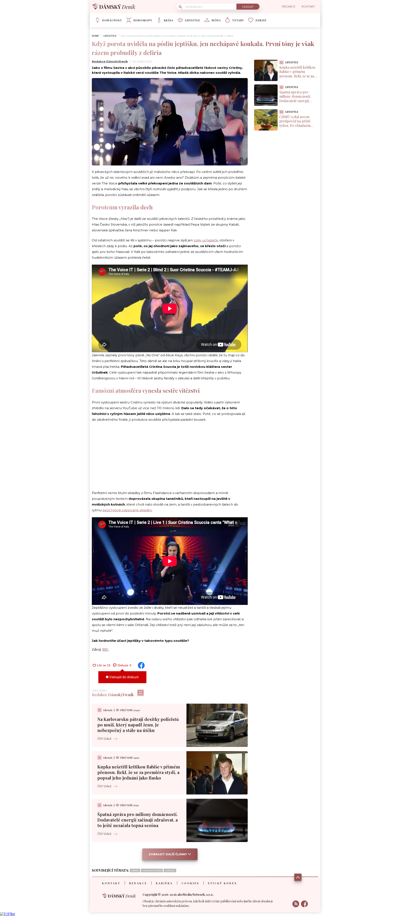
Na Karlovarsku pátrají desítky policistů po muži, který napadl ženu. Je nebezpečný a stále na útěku (138, 724)
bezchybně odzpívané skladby (127, 510)
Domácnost (112, 20)
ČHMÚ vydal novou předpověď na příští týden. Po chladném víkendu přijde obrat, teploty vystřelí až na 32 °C (297, 127)
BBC (105, 649)
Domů (95, 35)
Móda (216, 20)
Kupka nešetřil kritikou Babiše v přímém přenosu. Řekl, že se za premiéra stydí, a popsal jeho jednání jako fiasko (138, 772)
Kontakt (111, 883)
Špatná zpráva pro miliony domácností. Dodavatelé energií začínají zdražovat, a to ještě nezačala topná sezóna (137, 819)
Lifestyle (192, 20)
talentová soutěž (152, 870)
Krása (168, 20)
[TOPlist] (7, 914)
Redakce (138, 883)
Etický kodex (222, 883)
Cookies (190, 883)
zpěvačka (169, 870)
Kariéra (164, 883)
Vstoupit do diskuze (123, 677)
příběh (135, 870)
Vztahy (238, 20)
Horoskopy (142, 20)
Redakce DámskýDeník (110, 61)
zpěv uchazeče (206, 240)
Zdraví (260, 20)
